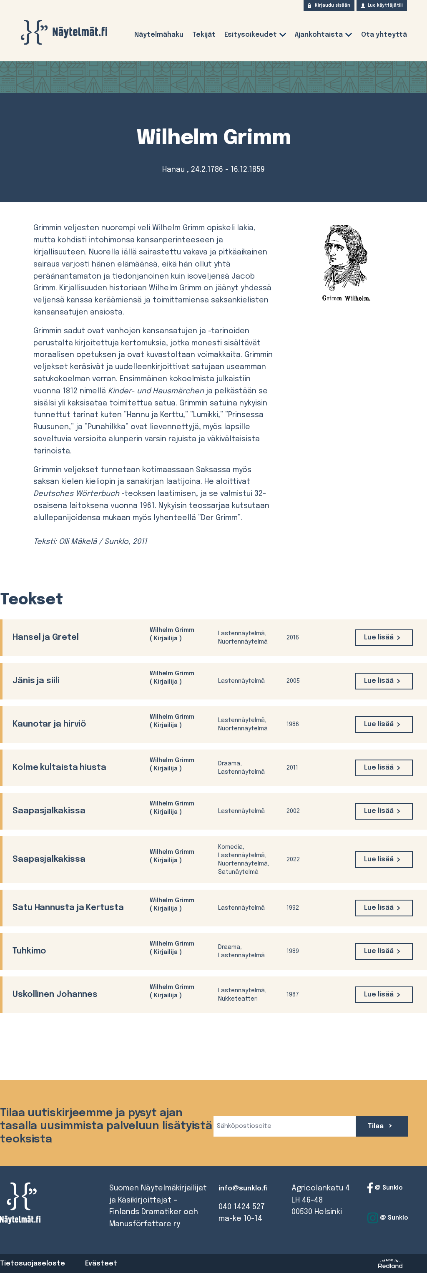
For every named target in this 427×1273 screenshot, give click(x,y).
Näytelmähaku (158, 34)
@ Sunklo (388, 1188)
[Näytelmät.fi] (64, 32)
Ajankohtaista (319, 34)
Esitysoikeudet (250, 34)
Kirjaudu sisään (332, 5)
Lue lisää (379, 637)
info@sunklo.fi (243, 1188)
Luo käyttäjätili (385, 5)
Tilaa (376, 1126)
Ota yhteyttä (384, 34)
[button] (282, 36)
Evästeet (101, 1263)
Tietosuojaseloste (32, 1263)
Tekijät (204, 34)
